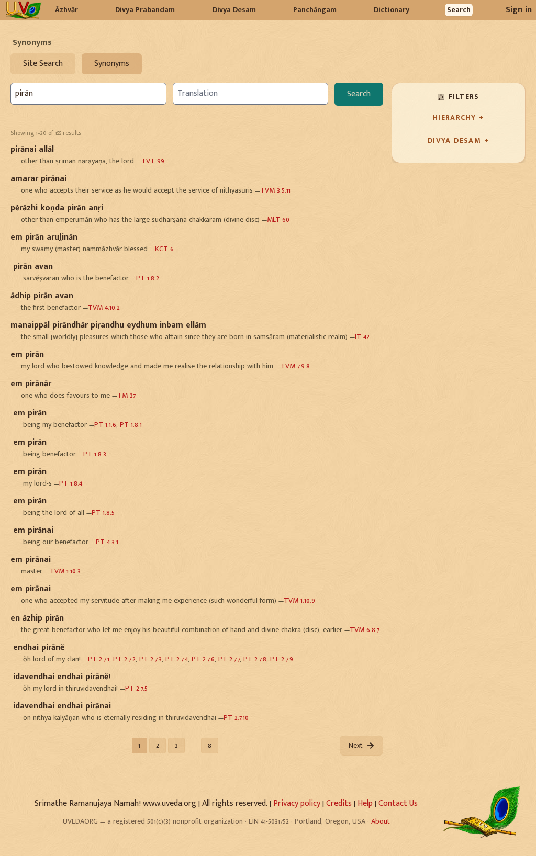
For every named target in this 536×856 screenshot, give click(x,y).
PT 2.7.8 (254, 659)
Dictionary (391, 10)
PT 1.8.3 (94, 454)
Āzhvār (66, 10)
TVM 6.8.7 (364, 630)
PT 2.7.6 (203, 659)
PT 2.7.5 (136, 688)
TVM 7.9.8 (295, 366)
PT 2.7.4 (176, 659)
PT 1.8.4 (70, 483)
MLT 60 (278, 219)
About (380, 821)
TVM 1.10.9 (299, 600)
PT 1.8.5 (103, 512)
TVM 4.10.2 (104, 307)
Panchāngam (315, 10)
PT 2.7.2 (124, 659)
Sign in (519, 10)
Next (356, 745)
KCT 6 (164, 249)
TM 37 (126, 395)
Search (459, 10)
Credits (339, 803)
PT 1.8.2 (147, 278)
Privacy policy (296, 803)
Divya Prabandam (145, 10)
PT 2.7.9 (281, 659)
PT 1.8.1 (131, 425)
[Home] (23, 10)
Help (365, 803)
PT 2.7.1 (98, 659)
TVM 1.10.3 (65, 571)
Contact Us (398, 803)
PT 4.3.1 (107, 542)
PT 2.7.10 (236, 718)
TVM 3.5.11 (275, 190)
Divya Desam (234, 10)
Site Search (43, 64)
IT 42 (362, 337)
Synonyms (111, 64)
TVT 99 (152, 161)
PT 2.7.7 (229, 659)
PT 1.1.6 (105, 425)
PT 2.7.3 (150, 659)
